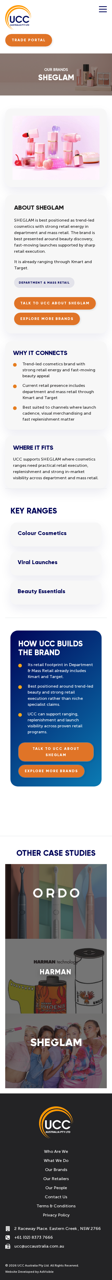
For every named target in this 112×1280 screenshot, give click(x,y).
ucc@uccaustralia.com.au (39, 1246)
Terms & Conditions (56, 1205)
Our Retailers (56, 1178)
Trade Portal (29, 40)
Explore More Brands (47, 319)
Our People (56, 1187)
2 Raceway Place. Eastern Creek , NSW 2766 (57, 1228)
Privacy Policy (56, 1215)
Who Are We (56, 1151)
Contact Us (56, 1196)
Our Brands (56, 1169)
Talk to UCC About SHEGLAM (55, 303)
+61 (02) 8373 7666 (33, 1237)
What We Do (56, 1160)
